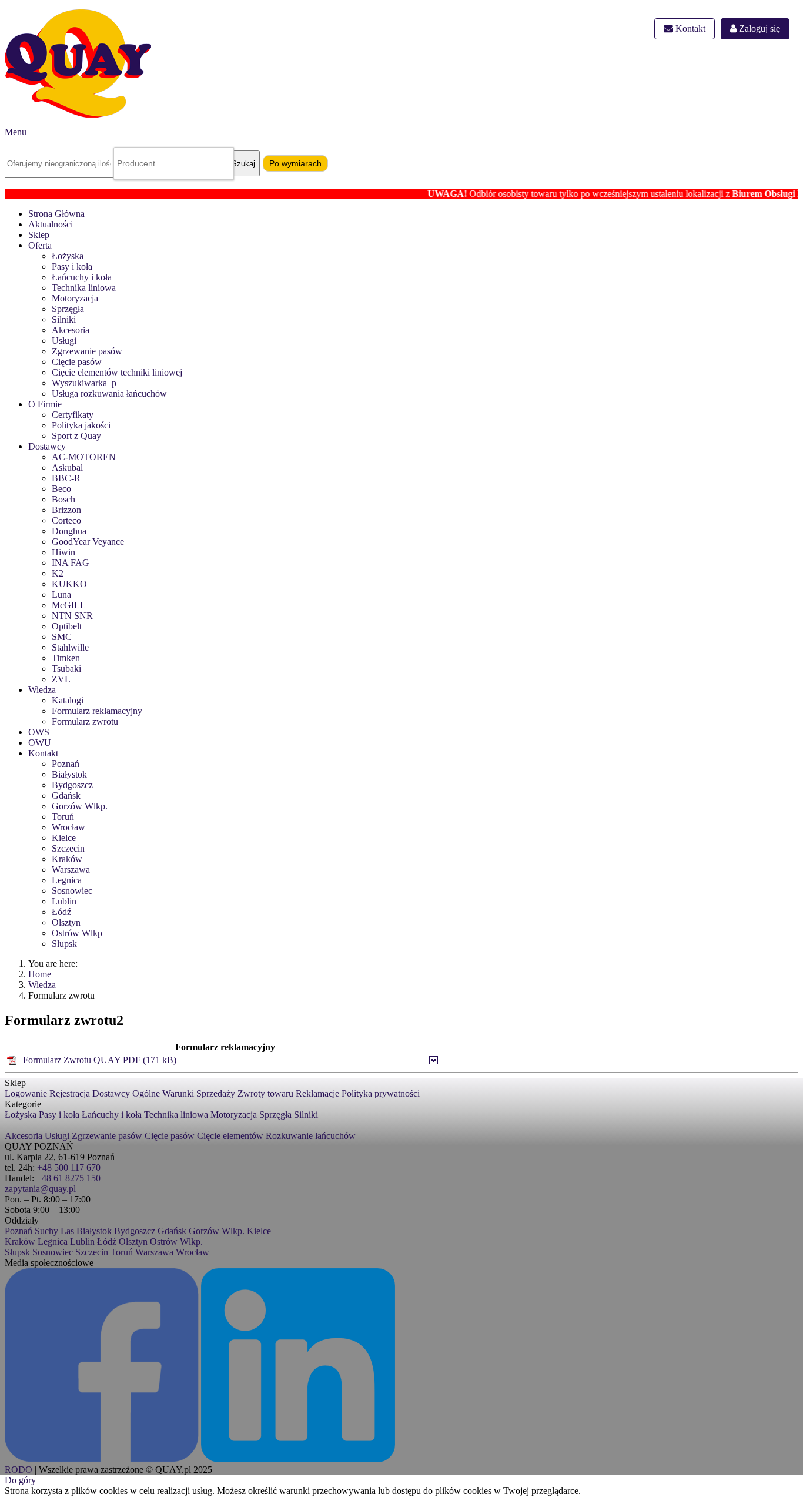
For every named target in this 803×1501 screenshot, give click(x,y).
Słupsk (17, 1252)
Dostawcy (47, 446)
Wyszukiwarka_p (84, 383)
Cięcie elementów (230, 1136)
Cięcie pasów (77, 362)
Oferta (40, 245)
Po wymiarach (295, 163)
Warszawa (71, 870)
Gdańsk (66, 795)
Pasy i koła (72, 267)
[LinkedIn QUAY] (298, 1459)
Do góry (20, 1480)
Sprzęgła (68, 309)
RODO (18, 1470)
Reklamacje (317, 1093)
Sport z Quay (76, 436)
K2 (57, 573)
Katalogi (67, 700)
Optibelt (67, 626)
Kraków (67, 859)
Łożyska (67, 256)
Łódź (61, 912)
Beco (61, 489)
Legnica (67, 880)
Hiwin (63, 552)
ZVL (61, 679)
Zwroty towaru (265, 1093)
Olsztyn (66, 922)
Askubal (67, 468)
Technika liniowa (84, 288)
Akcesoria (70, 330)
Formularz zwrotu (85, 721)
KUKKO (69, 584)
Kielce (64, 838)
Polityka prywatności (381, 1093)
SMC (62, 637)
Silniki (64, 319)
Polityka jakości (81, 425)
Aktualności (50, 224)
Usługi (64, 341)
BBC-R (66, 478)
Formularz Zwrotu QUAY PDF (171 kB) (99, 1060)
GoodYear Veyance (88, 542)
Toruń (63, 817)
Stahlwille (70, 647)
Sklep (38, 235)
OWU (39, 743)
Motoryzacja (75, 298)
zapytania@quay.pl (40, 1189)
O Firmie (45, 404)
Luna (61, 594)
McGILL (69, 605)
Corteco (66, 520)
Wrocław (68, 827)
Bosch (63, 499)
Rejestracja (69, 1093)
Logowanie (26, 1093)
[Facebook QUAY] (102, 1459)
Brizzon (66, 510)
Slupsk (64, 944)
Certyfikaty (72, 415)
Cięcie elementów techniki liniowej (117, 372)
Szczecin (68, 848)
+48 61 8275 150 (68, 1178)
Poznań (65, 764)
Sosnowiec (72, 891)
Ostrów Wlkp (77, 933)
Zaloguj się (758, 28)
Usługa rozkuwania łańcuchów (109, 393)
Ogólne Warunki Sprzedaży (183, 1093)
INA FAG (70, 563)
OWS (38, 732)
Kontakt (689, 28)
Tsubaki (66, 669)
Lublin (64, 901)
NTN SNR (72, 616)
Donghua (69, 531)
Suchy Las (54, 1231)
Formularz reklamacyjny (97, 711)
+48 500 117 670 (69, 1167)
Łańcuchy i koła (82, 277)
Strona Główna (56, 214)
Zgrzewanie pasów (87, 351)
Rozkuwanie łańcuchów (311, 1136)
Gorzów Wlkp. (80, 806)
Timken (66, 658)
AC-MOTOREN (84, 457)
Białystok (69, 774)
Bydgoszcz (72, 785)
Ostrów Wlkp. (176, 1242)
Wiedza (42, 690)
